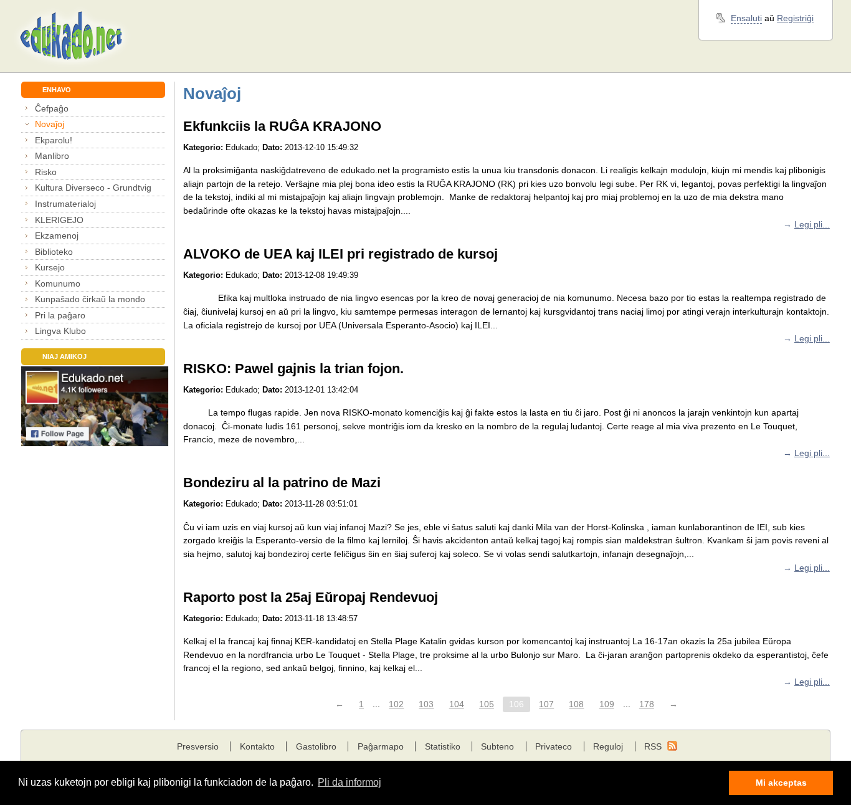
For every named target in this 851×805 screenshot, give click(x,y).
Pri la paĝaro (60, 315)
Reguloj (608, 746)
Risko (46, 172)
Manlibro (52, 156)
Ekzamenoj (56, 236)
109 (606, 704)
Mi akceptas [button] (781, 783)
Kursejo (50, 267)
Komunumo (57, 283)
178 (646, 704)
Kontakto (257, 746)
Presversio (198, 746)
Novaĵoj (49, 124)
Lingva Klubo (60, 331)
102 (396, 704)
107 (546, 704)
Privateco (553, 746)
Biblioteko (54, 252)
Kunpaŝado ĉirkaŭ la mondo (90, 299)
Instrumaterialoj (65, 204)
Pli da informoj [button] (349, 782)
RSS (653, 746)
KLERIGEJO (59, 220)
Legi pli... (812, 224)
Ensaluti (746, 18)
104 (456, 704)
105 (486, 704)
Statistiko (442, 746)
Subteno (497, 746)
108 (576, 704)
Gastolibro (316, 746)
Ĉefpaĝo (52, 108)
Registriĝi (795, 18)
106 (516, 704)
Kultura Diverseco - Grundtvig (93, 188)
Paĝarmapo (381, 746)
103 (426, 704)
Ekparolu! (53, 140)
